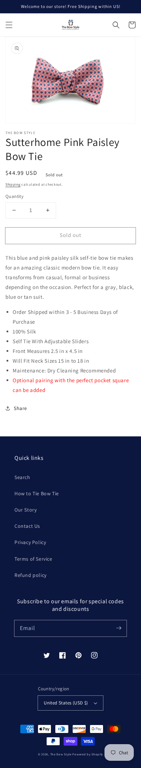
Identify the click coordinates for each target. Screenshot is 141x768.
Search (22, 477)
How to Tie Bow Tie (36, 493)
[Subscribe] (119, 628)
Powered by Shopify (87, 754)
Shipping (13, 184)
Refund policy (30, 575)
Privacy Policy (30, 542)
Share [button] (20, 408)
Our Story (25, 509)
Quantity (14, 196)
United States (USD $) (66, 703)
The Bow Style (61, 754)
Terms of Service (33, 559)
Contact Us (27, 526)
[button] (9, 25)
